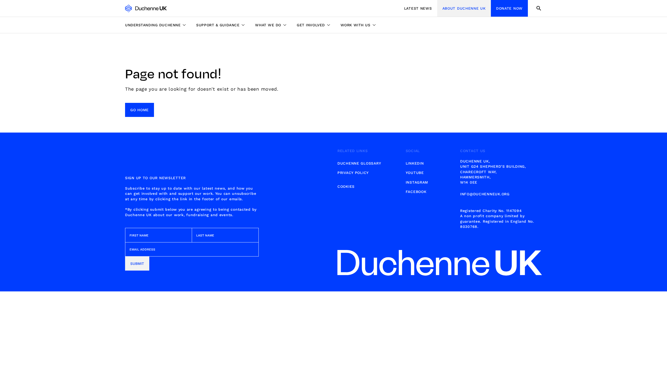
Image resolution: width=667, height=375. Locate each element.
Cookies (346, 186)
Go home (139, 110)
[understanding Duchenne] (158, 25)
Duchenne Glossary (359, 163)
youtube (415, 173)
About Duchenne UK (464, 8)
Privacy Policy (353, 173)
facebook (416, 192)
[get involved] (313, 25)
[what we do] (271, 25)
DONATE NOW (509, 8)
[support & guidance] (220, 25)
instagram (417, 182)
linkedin (415, 163)
